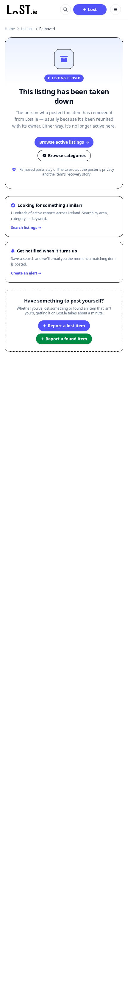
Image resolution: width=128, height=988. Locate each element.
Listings (27, 29)
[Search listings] (65, 9)
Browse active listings (61, 142)
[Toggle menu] (115, 9)
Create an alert (24, 273)
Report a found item (66, 339)
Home (10, 29)
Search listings (24, 227)
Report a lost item (66, 325)
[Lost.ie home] (22, 9)
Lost (92, 9)
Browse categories (67, 155)
